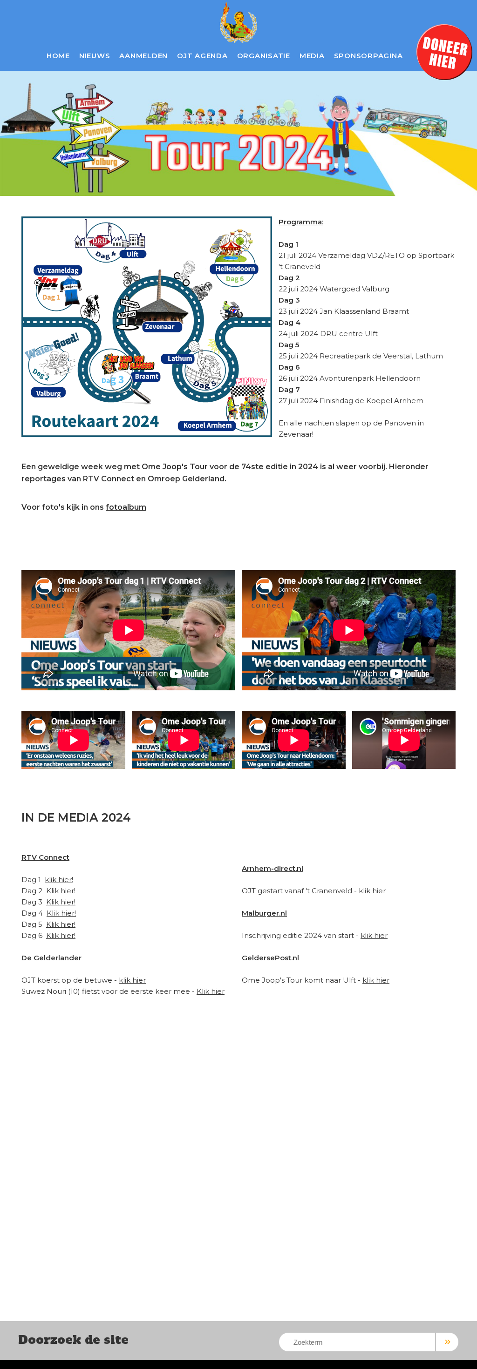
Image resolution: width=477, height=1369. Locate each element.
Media (312, 55)
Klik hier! (60, 890)
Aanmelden (143, 55)
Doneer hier (444, 52)
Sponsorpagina (368, 55)
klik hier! (59, 879)
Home (58, 55)
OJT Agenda (202, 55)
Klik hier (211, 991)
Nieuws (94, 55)
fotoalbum (126, 507)
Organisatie (263, 55)
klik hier (132, 980)
